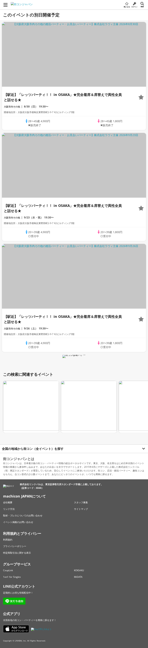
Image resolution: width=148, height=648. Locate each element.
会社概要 (7, 502)
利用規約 (7, 539)
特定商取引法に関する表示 (17, 552)
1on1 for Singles (12, 577)
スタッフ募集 (81, 502)
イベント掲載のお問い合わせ (18, 522)
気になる (127, 7)
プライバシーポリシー (14, 546)
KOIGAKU (79, 570)
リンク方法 (9, 509)
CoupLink (8, 570)
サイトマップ (81, 509)
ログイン (134, 7)
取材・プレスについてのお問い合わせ (22, 515)
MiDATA (78, 577)
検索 (142, 6)
